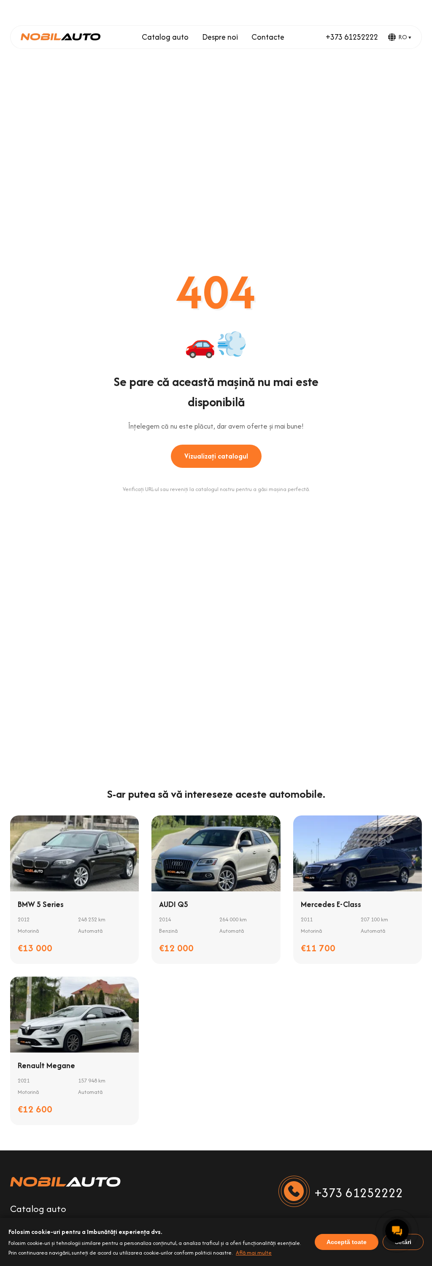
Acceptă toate (347, 1242)
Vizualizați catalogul (216, 456)
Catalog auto (165, 37)
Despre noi (220, 37)
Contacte (267, 37)
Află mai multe (254, 1253)
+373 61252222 (352, 37)
